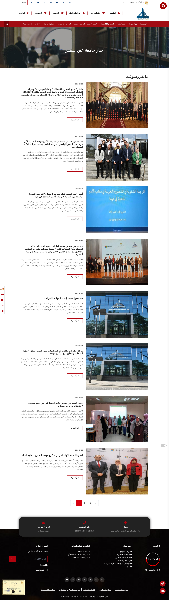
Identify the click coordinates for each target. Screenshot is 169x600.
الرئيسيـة (143, 24)
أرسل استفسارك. (43, 531)
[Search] (6, 24)
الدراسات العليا (75, 13)
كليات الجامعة (83, 551)
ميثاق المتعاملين (105, 590)
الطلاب (113, 13)
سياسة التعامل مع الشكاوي (69, 590)
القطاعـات (121, 24)
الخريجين (56, 13)
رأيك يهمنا (44, 565)
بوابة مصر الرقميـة (124, 560)
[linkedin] (44, 2)
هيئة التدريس (95, 13)
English (24, 2)
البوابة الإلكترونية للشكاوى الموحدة (117, 563)
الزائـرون (21, 13)
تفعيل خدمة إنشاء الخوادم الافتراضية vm (63, 298)
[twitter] (63, 2)
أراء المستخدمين (41, 570)
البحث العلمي (92, 24)
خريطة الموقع (125, 551)
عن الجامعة (133, 24)
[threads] (31, 2)
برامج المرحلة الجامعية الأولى (77, 554)
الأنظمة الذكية (49, 24)
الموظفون (38, 13)
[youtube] (57, 2)
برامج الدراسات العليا (81, 557)
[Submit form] (12, 559)
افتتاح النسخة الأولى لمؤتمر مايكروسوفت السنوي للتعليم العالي (52, 455)
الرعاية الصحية (79, 24)
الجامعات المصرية (124, 554)
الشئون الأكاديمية (107, 24)
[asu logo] (143, 13)
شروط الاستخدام (121, 590)
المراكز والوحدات (64, 24)
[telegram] (37, 2)
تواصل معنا (27, 24)
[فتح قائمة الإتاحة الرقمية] (163, 5)
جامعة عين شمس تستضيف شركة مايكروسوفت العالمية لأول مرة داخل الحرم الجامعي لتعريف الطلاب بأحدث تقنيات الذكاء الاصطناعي (53, 144)
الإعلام (37, 24)
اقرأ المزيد (75, 120)
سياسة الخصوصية (48, 590)
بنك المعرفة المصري (123, 557)
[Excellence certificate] (13, 587)
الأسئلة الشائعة (89, 590)
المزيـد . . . (127, 566)
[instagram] (50, 2)
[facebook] (69, 2)
